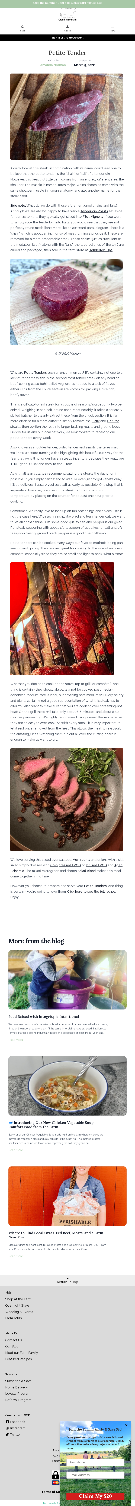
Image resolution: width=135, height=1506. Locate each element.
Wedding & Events (19, 1312)
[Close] (126, 1425)
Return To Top (67, 1282)
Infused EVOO (96, 865)
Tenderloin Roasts (94, 211)
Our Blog (11, 1346)
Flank (95, 421)
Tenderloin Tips (100, 250)
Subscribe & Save (18, 1381)
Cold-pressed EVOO (65, 865)
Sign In (67, 31)
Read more (15, 1039)
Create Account (73, 37)
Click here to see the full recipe (91, 891)
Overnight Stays (17, 1305)
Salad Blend (87, 871)
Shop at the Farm (18, 1299)
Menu (112, 31)
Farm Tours (13, 1318)
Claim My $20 (95, 1496)
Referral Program (18, 1400)
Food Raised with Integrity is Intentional (43, 1016)
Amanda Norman (53, 65)
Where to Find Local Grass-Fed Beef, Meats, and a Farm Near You (55, 1235)
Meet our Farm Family (21, 1353)
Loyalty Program (17, 1393)
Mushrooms (81, 860)
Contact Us (13, 1340)
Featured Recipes (18, 1359)
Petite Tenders (35, 372)
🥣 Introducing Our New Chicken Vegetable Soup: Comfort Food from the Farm (51, 1124)
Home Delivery (16, 1387)
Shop (22, 31)
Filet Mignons (93, 216)
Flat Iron (113, 421)
